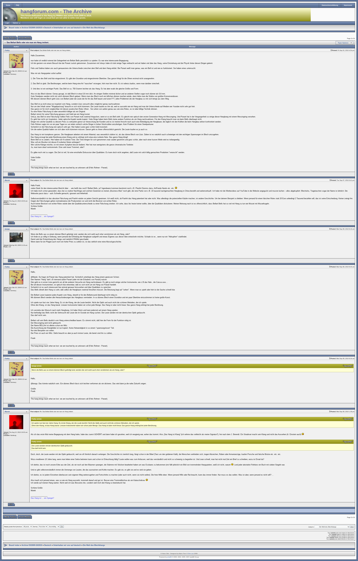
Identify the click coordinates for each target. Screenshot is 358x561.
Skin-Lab (191, 553)
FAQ (17, 5)
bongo (7, 229)
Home (8, 5)
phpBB (169, 557)
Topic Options (343, 43)
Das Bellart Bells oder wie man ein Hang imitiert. (28, 42)
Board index (14, 28)
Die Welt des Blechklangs (94, 28)
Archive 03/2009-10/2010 (32, 28)
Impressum (348, 5)
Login (7, 23)
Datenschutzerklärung (330, 5)
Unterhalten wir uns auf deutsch (67, 28)
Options (15, 23)
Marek (7, 180)
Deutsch (47, 28)
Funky (7, 50)
